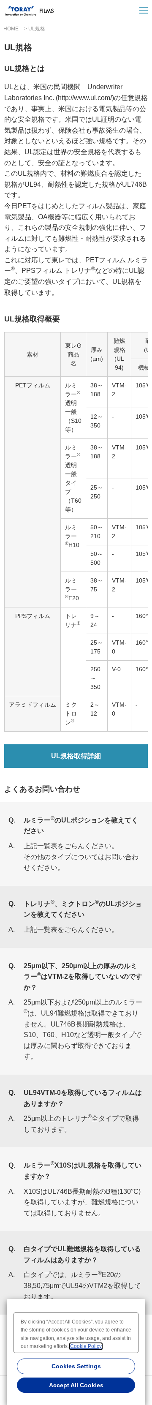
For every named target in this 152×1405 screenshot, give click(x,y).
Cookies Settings (76, 1366)
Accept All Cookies (76, 1385)
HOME (11, 29)
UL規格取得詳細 (76, 756)
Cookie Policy (86, 1346)
